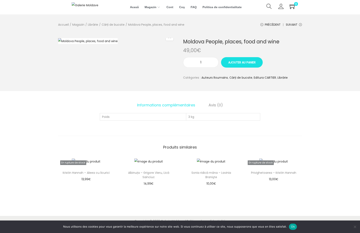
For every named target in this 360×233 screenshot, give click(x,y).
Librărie (93, 25)
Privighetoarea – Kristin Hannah (273, 173)
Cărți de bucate (113, 25)
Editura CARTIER (265, 78)
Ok (293, 226)
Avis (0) (216, 105)
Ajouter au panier (242, 62)
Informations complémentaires (166, 105)
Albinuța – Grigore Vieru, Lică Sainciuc (148, 175)
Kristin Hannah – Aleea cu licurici (86, 173)
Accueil (63, 25)
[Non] (355, 227)
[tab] (166, 105)
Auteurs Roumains (214, 78)
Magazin (78, 25)
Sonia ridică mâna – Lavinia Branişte (211, 175)
